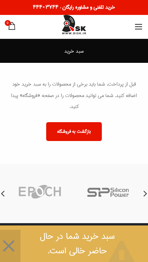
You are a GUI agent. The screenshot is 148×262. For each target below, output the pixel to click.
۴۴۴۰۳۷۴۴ (45, 7)
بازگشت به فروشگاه (74, 131)
